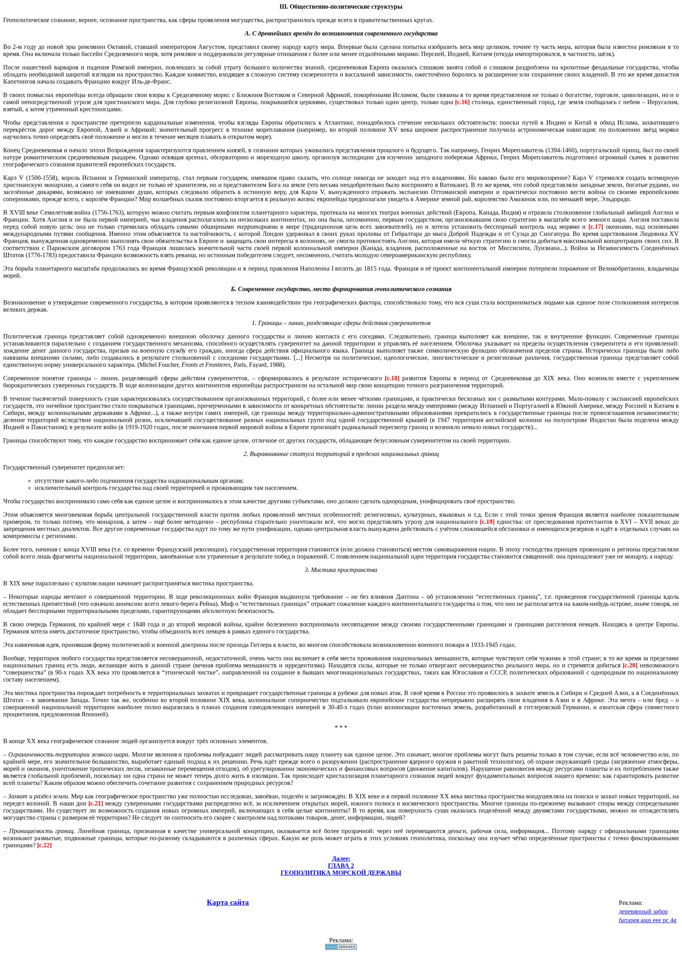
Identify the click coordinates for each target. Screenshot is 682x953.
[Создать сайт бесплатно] (341, 947)
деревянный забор (643, 911)
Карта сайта (228, 902)
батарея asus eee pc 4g (647, 920)
